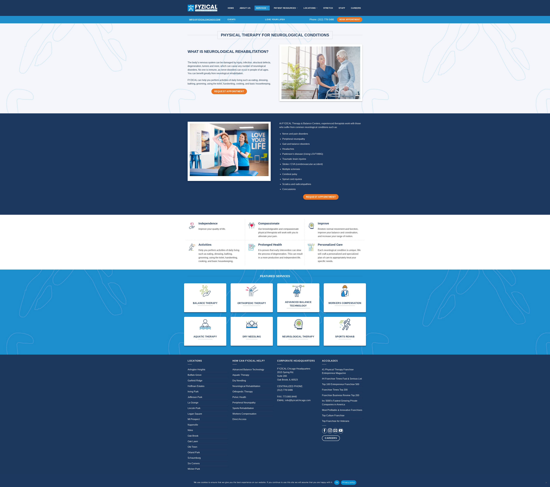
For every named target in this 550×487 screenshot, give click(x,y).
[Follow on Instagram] (330, 431)
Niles (190, 430)
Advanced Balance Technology (248, 369)
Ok (337, 482)
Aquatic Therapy (240, 375)
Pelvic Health (239, 397)
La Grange (193, 402)
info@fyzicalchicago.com (204, 19)
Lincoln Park (194, 408)
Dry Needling (239, 380)
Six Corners (194, 463)
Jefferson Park (195, 397)
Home (231, 8)
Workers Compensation (244, 414)
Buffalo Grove (195, 375)
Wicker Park (194, 469)
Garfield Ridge (195, 380)
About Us (245, 8)
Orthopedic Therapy (242, 391)
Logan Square (195, 414)
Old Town (192, 447)
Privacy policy (348, 482)
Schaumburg (194, 458)
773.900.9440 (290, 396)
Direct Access (239, 419)
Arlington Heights (196, 369)
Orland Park (194, 452)
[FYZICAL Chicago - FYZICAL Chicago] (202, 8)
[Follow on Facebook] (324, 431)
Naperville (193, 425)
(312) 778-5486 (326, 19)
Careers (356, 8)
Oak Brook (193, 436)
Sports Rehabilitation (243, 408)
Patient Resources (285, 8)
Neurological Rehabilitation (246, 386)
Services (261, 8)
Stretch (328, 8)
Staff (342, 8)
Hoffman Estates (196, 386)
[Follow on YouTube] (340, 431)
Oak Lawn (193, 441)
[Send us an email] (335, 431)
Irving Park (193, 391)
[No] (546, 483)
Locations (310, 8)
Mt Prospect (194, 419)
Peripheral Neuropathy (244, 402)
